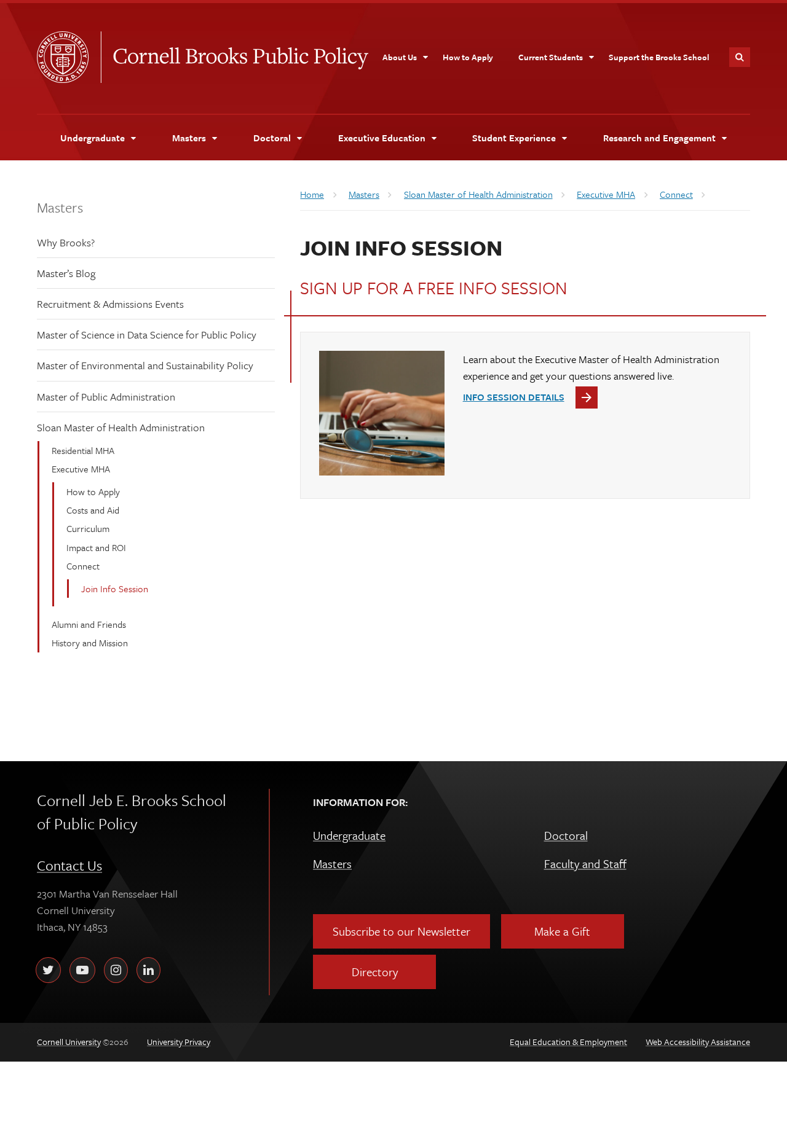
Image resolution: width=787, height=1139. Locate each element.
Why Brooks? (66, 242)
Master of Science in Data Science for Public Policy (146, 334)
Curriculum (87, 528)
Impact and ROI (96, 547)
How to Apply (93, 491)
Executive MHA (81, 469)
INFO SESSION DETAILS (513, 397)
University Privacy (178, 1041)
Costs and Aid (92, 510)
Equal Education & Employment (568, 1041)
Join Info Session (114, 588)
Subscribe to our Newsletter (401, 931)
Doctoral (566, 835)
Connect (83, 566)
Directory (375, 971)
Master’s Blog (66, 273)
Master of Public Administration (106, 396)
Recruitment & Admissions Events (110, 303)
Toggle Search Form (739, 57)
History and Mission (90, 642)
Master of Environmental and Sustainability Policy (145, 365)
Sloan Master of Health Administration (121, 427)
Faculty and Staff (585, 863)
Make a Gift (562, 931)
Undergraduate (349, 835)
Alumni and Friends (89, 624)
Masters (60, 207)
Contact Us (69, 865)
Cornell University (69, 57)
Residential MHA (83, 450)
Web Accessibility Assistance (698, 1041)
